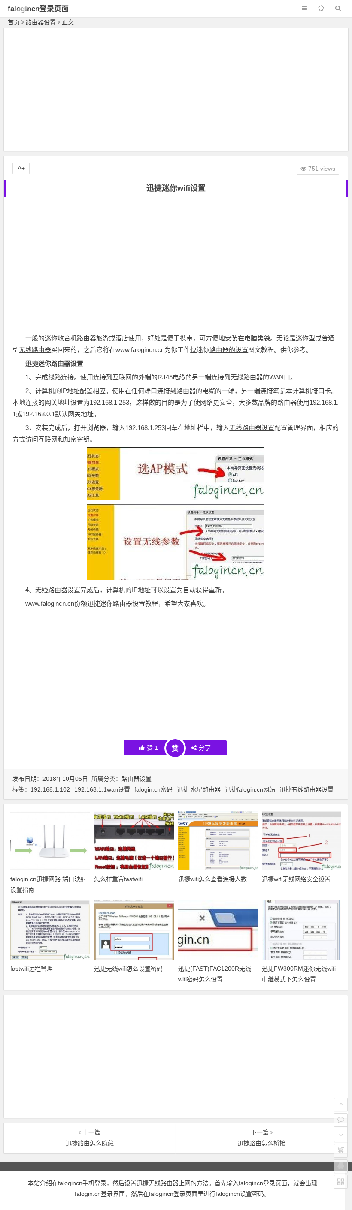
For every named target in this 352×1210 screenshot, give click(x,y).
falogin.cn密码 (153, 789)
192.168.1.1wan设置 (102, 789)
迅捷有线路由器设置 (306, 789)
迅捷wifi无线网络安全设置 (296, 879)
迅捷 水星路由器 (199, 789)
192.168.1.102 (50, 789)
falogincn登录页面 (38, 9)
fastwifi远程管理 (31, 968)
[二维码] (341, 1182)
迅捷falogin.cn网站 (250, 789)
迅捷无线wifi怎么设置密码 (128, 968)
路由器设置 (41, 22)
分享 (205, 747)
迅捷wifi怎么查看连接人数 (212, 879)
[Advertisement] (176, 91)
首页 (14, 22)
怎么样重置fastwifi (118, 879)
